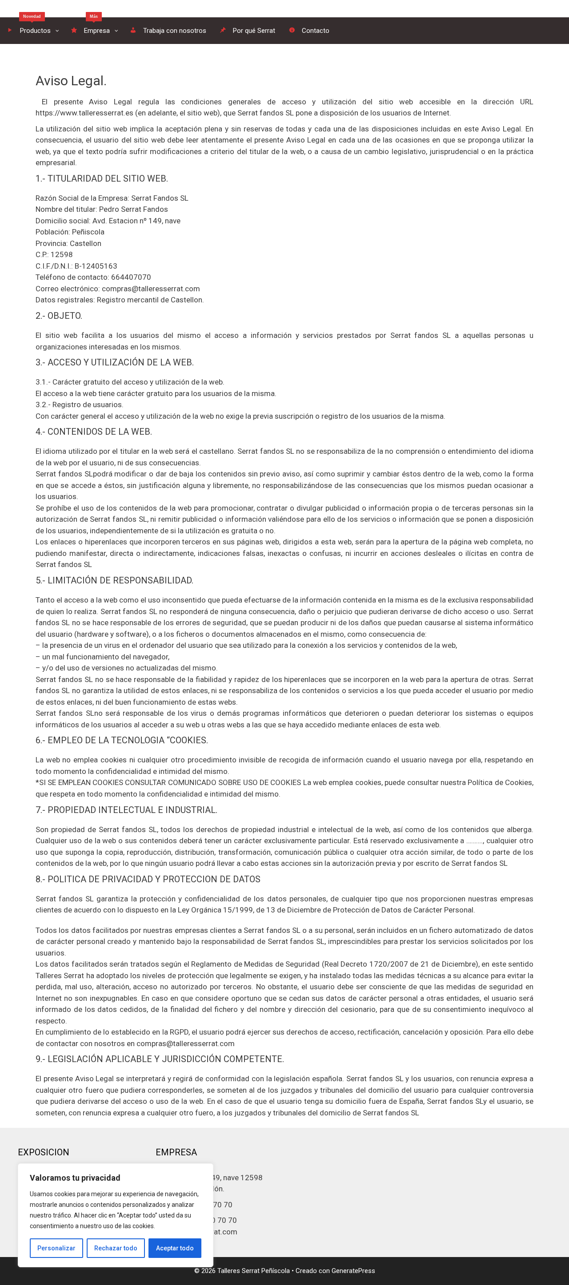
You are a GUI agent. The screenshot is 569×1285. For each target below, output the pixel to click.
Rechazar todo (115, 1248)
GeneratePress (353, 1271)
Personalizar (56, 1248)
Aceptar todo (175, 1248)
